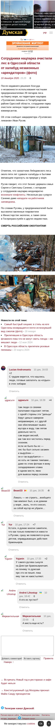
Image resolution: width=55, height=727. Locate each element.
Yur (10, 524)
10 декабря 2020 (10, 78)
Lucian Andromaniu (20, 369)
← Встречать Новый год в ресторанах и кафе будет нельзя (26, 681)
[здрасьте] (10, 400)
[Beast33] (5, 490)
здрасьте (23, 400)
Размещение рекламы (30, 715)
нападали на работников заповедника (22, 200)
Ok (40, 723)
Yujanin (20, 558)
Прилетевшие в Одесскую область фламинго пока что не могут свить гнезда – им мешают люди (27, 339)
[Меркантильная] (10, 616)
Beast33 (18, 490)
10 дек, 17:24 (22, 524)
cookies (31, 723)
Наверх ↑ (9, 662)
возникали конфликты (13, 194)
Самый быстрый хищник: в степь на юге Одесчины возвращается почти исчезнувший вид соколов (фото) (26, 328)
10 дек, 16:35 (37, 490)
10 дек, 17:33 (34, 558)
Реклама (27, 53)
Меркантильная (32, 616)
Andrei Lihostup (28, 592)
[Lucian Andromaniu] (3, 369)
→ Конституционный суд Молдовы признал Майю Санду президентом (25, 692)
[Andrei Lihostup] (8, 594)
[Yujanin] (8, 559)
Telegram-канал (28, 719)
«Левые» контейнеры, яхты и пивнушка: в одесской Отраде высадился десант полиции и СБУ (15, 23)
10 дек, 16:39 (38, 400)
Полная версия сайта (10, 715)
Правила (48, 658)
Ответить (14, 391)
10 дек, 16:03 (41, 369)
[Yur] (3, 525)
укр (45, 32)
